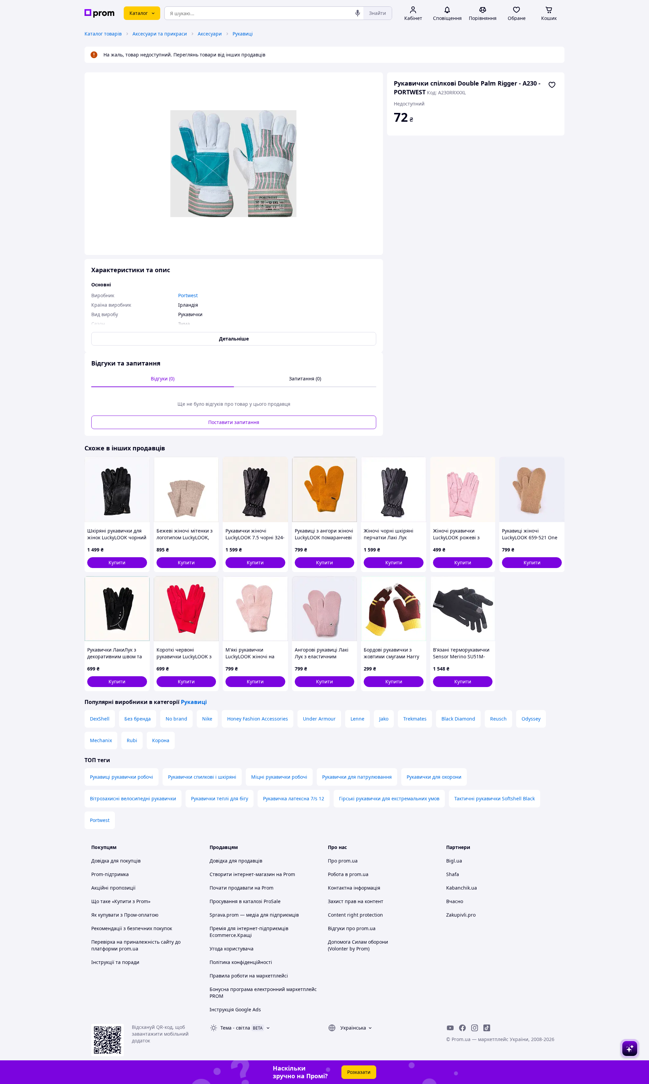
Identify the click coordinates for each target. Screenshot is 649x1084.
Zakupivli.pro (461, 915)
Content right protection (355, 915)
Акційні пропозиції (113, 888)
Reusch (498, 718)
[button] (117, 562)
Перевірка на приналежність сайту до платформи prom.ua (136, 945)
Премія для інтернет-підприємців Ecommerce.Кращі (249, 931)
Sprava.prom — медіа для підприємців (254, 915)
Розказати (358, 1072)
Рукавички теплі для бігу (219, 798)
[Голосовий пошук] (357, 13)
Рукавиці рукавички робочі (121, 777)
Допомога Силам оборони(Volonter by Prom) (358, 945)
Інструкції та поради (115, 962)
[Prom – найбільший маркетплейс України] (99, 13)
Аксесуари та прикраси (160, 33)
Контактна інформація (354, 888)
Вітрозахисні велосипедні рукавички (133, 798)
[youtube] (450, 1028)
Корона (160, 740)
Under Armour (319, 718)
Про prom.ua (343, 860)
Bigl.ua (454, 860)
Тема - (235, 1027)
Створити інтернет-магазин (242, 874)
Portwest (100, 820)
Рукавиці (243, 33)
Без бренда (137, 718)
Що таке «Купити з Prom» (120, 901)
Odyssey (531, 718)
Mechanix (101, 740)
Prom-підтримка (110, 874)
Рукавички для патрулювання (357, 777)
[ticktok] (487, 1028)
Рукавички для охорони (434, 777)
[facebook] (462, 1028)
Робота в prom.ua (348, 874)
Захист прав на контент (355, 901)
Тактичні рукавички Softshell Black (494, 798)
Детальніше (234, 338)
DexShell (100, 718)
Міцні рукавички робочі (279, 777)
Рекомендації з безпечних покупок (131, 928)
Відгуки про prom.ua (352, 928)
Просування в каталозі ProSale (245, 901)
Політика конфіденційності (241, 962)
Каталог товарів (103, 33)
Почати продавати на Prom (241, 888)
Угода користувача (232, 948)
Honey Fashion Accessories (257, 718)
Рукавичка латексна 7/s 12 (293, 798)
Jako (383, 718)
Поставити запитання (233, 422)
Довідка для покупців (116, 860)
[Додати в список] (552, 85)
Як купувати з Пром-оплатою (125, 915)
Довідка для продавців (236, 860)
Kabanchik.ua (461, 888)
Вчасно (454, 901)
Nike (207, 718)
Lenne (357, 718)
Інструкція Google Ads (235, 1009)
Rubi (132, 740)
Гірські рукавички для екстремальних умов (389, 798)
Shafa (452, 874)
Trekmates (415, 718)
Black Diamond (458, 718)
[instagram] (475, 1028)
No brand (176, 718)
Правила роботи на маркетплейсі (249, 975)
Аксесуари (210, 33)
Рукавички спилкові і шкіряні (202, 777)
